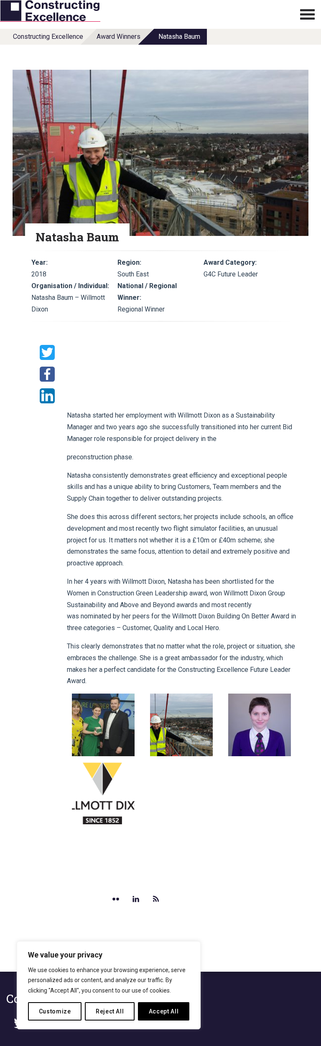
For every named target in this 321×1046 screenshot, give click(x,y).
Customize (55, 1011)
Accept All (164, 1011)
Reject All (110, 1011)
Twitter (47, 352)
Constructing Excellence (48, 37)
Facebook (47, 374)
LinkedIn (47, 395)
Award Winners (118, 37)
